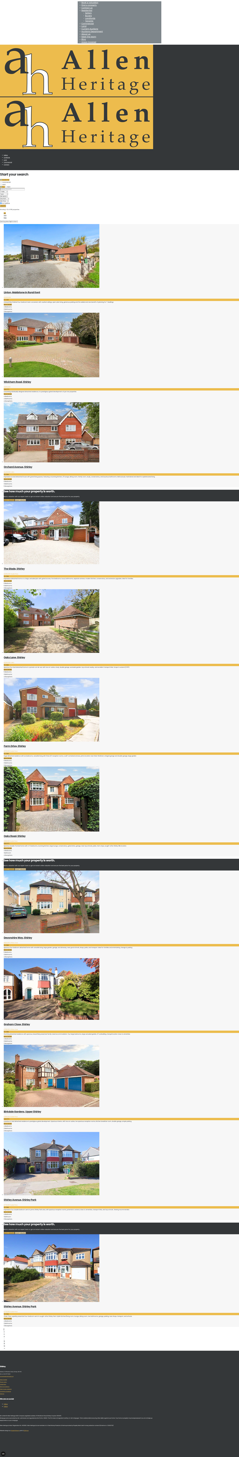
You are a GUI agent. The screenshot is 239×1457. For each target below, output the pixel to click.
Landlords (90, 18)
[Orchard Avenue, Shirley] (51, 462)
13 (4, 1343)
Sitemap (2, 1394)
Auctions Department (92, 31)
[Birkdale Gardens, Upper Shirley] (51, 1106)
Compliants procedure (5, 1391)
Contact (6, 165)
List (5, 213)
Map (5, 218)
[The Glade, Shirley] (51, 564)
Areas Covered (88, 42)
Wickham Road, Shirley (17, 382)
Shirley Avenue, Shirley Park (20, 1200)
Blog (83, 39)
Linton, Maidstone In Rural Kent (22, 292)
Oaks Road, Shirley (14, 836)
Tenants (89, 20)
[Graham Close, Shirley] (51, 1019)
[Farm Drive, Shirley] (51, 741)
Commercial (87, 23)
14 (4, 1346)
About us (85, 34)
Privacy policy (3, 1382)
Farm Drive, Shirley (15, 746)
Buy (3, 187)
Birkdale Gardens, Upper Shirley (22, 1111)
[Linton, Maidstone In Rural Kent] (51, 287)
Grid (5, 215)
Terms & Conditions (4, 1386)
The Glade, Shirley (14, 568)
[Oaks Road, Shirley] (51, 831)
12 (4, 1341)
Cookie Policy (3, 1384)
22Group (26, 1430)
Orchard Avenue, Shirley (18, 467)
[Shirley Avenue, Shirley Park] (51, 1195)
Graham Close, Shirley (17, 1024)
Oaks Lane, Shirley (14, 657)
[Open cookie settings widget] (3, 1454)
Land (83, 26)
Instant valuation (20, 500)
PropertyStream (15, 1430)
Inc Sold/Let (6, 203)
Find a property (89, 5)
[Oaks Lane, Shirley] (51, 652)
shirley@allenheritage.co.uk (6, 1376)
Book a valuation (89, 2)
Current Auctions (89, 28)
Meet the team (88, 36)
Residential (86, 10)
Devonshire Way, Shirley (18, 937)
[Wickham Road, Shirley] (51, 377)
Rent (8, 187)
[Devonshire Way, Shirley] (51, 933)
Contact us (87, 7)
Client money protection (6, 1389)
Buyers (88, 15)
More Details (8, 304)
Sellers (88, 13)
